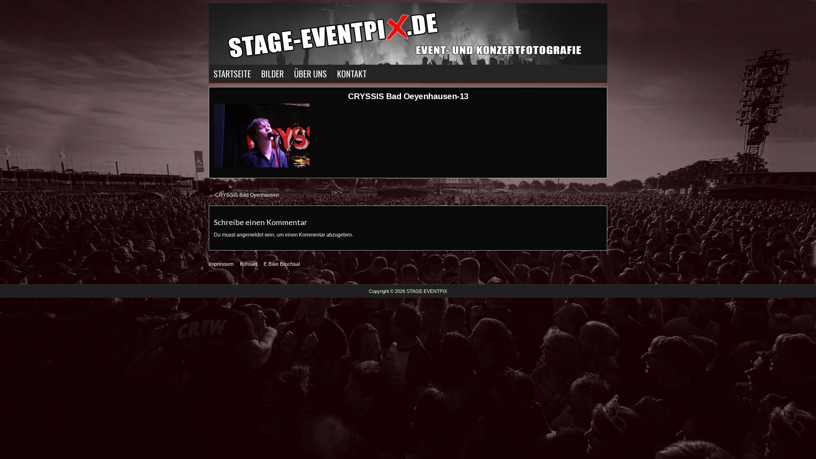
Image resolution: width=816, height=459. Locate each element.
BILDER (272, 73)
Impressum (221, 264)
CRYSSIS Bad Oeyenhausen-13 (408, 96)
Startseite (232, 73)
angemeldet (250, 234)
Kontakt (352, 73)
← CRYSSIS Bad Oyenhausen (244, 195)
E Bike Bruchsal (282, 264)
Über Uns (310, 73)
